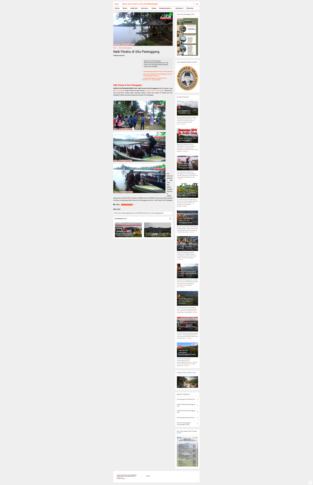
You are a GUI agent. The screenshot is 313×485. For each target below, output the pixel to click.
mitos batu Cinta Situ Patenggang (154, 90)
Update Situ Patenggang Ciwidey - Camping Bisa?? (187, 246)
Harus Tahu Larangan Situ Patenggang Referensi (186, 301)
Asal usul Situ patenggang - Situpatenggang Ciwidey (187, 352)
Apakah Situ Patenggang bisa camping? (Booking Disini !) (187, 273)
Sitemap (154, 8)
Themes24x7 (120, 477)
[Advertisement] (127, 69)
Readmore (183, 124)
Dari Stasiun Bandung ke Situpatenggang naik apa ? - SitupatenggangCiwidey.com (157, 74)
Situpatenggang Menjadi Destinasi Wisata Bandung (158, 71)
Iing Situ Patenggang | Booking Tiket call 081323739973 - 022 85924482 (154, 79)
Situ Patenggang (120, 90)
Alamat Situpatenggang (125, 48)
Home (117, 8)
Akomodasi (144, 8)
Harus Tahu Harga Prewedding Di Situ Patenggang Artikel (185, 166)
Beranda (148, 476)
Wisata (124, 8)
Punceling (190, 8)
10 (180, 347)
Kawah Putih (133, 8)
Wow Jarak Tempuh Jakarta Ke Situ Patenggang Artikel (186, 220)
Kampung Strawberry (165, 8)
